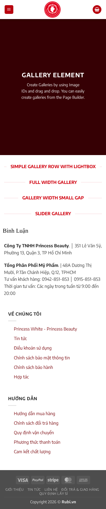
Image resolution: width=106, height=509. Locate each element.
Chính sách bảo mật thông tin (42, 357)
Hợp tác (21, 377)
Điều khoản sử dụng (33, 348)
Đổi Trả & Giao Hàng (80, 489)
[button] (9, 9)
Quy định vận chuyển (34, 432)
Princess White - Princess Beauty (45, 329)
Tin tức (20, 338)
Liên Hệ (51, 489)
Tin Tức (34, 489)
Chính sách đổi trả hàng (36, 423)
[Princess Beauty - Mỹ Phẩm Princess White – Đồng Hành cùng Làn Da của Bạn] (52, 9)
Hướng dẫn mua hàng (34, 413)
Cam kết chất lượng (32, 451)
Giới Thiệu (14, 489)
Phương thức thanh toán (37, 442)
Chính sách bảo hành (33, 367)
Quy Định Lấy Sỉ (53, 493)
